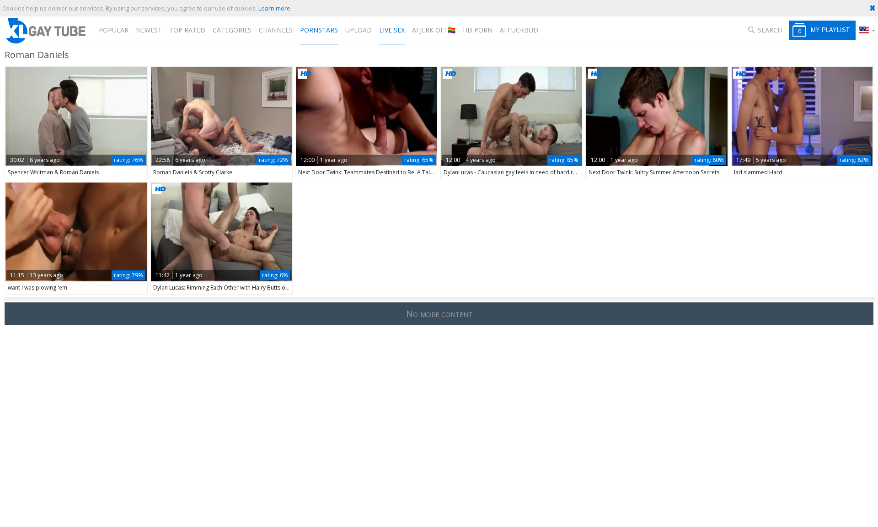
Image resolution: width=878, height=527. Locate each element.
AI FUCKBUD (519, 30)
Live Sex (392, 30)
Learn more (274, 8)
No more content (439, 313)
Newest (149, 30)
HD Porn (478, 30)
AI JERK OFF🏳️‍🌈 (433, 30)
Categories (232, 30)
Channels (276, 30)
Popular (113, 30)
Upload (358, 30)
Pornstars (319, 30)
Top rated (187, 30)
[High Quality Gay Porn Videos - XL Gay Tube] (45, 30)
